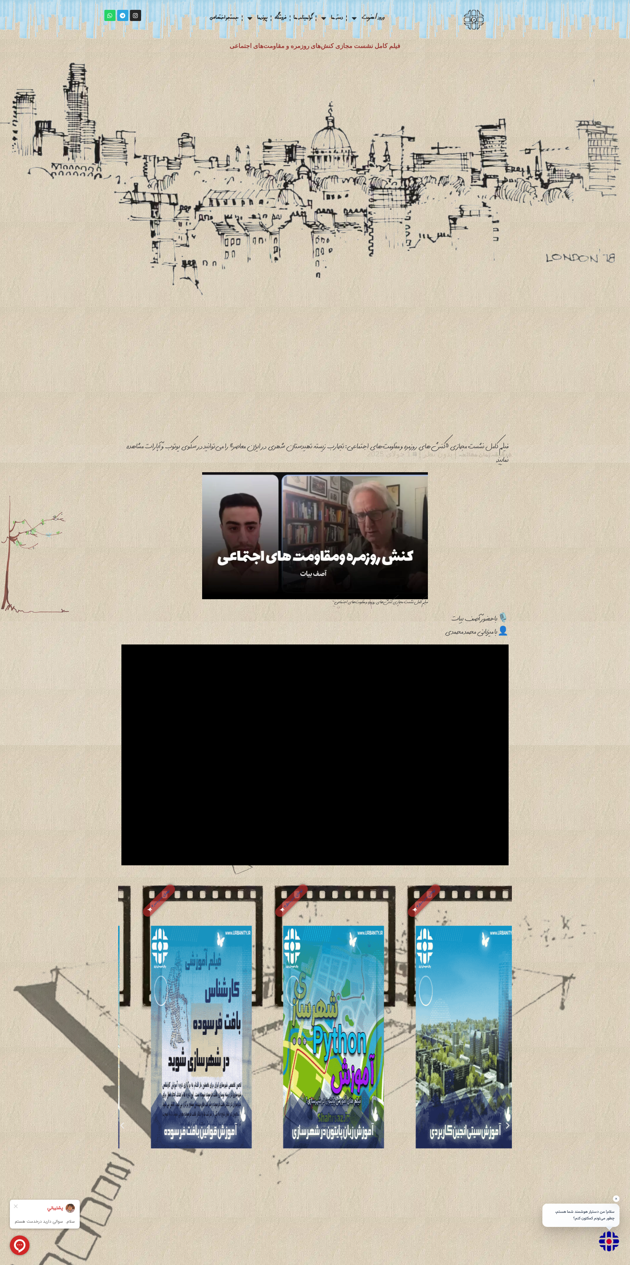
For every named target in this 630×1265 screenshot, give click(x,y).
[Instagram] (135, 15)
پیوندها (262, 18)
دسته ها (337, 18)
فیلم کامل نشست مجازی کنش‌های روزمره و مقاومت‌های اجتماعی (315, 45)
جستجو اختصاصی (224, 18)
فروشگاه (280, 18)
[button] (404, 900)
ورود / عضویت (373, 18)
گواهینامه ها (303, 18)
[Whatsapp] (110, 15)
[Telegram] (122, 15)
